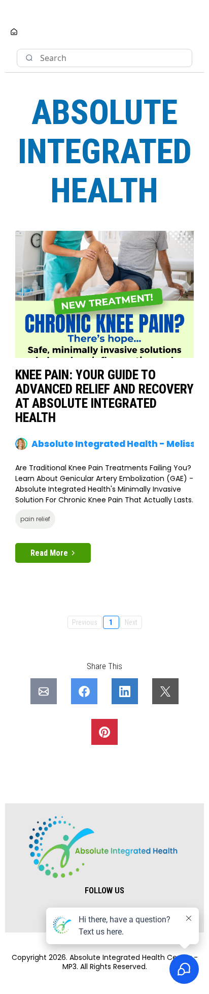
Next (131, 622)
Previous (84, 622)
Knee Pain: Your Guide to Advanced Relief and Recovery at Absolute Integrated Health (104, 396)
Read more (49, 553)
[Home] (14, 33)
